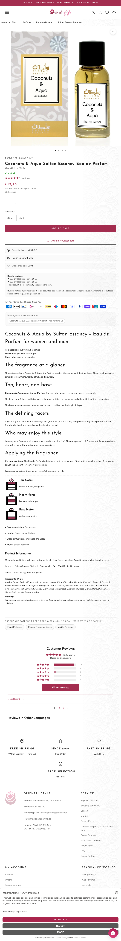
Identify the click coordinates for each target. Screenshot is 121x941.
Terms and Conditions (91, 840)
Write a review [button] (60, 687)
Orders (8, 879)
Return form (87, 845)
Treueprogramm (13, 884)
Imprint (84, 816)
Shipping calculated (27, 188)
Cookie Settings (88, 856)
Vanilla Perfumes (65, 627)
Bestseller (87, 884)
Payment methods (90, 800)
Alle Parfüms (88, 879)
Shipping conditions (90, 805)
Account (9, 874)
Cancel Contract (88, 835)
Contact (84, 810)
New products (89, 874)
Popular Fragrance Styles (40, 627)
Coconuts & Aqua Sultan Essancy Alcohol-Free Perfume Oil (36, 320)
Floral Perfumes (14, 627)
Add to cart (60, 229)
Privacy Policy (87, 821)
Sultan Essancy (19, 158)
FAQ (83, 850)
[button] (12, 178)
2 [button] (59, 708)
